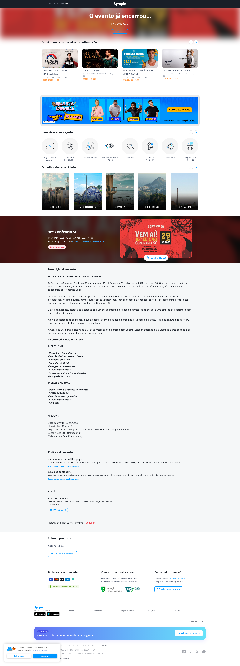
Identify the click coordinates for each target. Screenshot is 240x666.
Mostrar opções (197, 621)
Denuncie (91, 522)
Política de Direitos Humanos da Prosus (80, 645)
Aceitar (45, 656)
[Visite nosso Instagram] (190, 651)
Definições (18, 656)
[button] (11, 649)
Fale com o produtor (64, 553)
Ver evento (120, 31)
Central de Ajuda (177, 578)
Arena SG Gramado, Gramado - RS (88, 241)
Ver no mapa (59, 510)
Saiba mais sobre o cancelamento (64, 466)
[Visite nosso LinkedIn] (184, 651)
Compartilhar (158, 257)
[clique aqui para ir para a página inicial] (120, 4)
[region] (32, 653)
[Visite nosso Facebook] (204, 651)
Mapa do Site (103, 645)
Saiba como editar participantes (63, 479)
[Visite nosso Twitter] (197, 651)
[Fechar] (57, 646)
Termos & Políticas (40, 650)
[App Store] (40, 614)
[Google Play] (53, 614)
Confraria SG (69, 4)
